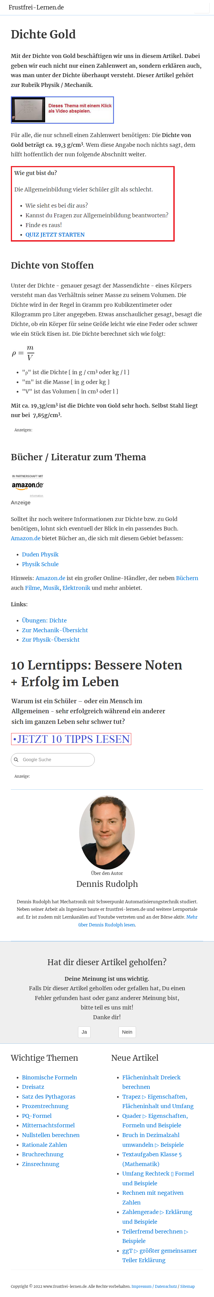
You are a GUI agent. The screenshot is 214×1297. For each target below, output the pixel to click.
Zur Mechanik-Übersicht (55, 630)
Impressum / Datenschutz (154, 1286)
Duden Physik (40, 554)
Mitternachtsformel (48, 1125)
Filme (32, 588)
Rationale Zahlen (44, 1145)
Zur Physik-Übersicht (51, 639)
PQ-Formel (37, 1116)
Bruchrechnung (43, 1154)
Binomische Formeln (49, 1077)
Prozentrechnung (45, 1106)
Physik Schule (40, 564)
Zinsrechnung (40, 1164)
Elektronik (76, 588)
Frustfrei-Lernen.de (36, 7)
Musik (51, 588)
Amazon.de (25, 538)
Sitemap (187, 1286)
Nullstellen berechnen (51, 1135)
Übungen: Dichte (44, 620)
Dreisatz (33, 1087)
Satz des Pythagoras (49, 1096)
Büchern (187, 578)
